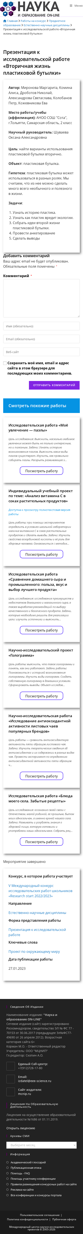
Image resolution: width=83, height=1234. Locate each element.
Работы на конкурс (33, 21)
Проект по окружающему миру (34, 951)
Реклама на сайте (22, 1190)
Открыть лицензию (20, 1128)
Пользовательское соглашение (40, 1215)
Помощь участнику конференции (33, 1179)
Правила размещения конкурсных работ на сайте (44, 1184)
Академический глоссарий (28, 1162)
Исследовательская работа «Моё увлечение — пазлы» (38, 428)
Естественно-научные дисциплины (47, 25)
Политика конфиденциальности (27, 1219)
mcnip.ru (24, 1094)
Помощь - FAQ (20, 1173)
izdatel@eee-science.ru (34, 1081)
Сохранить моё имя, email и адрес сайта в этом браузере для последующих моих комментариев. (39, 368)
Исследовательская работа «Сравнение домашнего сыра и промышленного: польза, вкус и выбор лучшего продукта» (38, 582)
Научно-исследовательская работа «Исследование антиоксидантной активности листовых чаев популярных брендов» (40, 723)
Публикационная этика (26, 1168)
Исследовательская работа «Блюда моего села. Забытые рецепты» (41, 798)
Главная (12, 21)
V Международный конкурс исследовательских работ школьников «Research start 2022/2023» (40, 890)
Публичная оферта (64, 1219)
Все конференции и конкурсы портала (36, 1195)
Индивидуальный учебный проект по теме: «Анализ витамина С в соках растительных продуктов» (41, 496)
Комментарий (17, 275)
